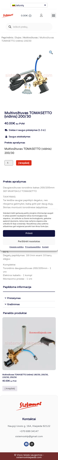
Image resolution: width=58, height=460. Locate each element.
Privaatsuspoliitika (33, 247)
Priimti (29, 233)
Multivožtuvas (30, 37)
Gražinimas (13, 304)
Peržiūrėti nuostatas (29, 241)
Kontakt (45, 247)
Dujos (18, 37)
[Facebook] (26, 444)
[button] (53, 15)
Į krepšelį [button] (10, 388)
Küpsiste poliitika (17, 247)
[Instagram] (31, 444)
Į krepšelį (23, 162)
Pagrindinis (7, 37)
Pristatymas (14, 298)
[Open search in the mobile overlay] (29, 26)
